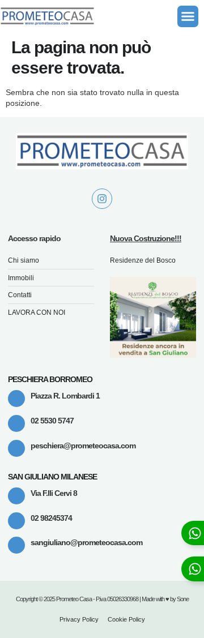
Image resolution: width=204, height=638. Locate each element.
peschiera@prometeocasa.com (83, 445)
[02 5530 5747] (16, 423)
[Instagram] (102, 199)
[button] (188, 16)
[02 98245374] (16, 520)
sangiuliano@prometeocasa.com (86, 542)
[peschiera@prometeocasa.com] (16, 448)
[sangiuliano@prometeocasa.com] (16, 545)
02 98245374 (51, 518)
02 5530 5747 (52, 420)
